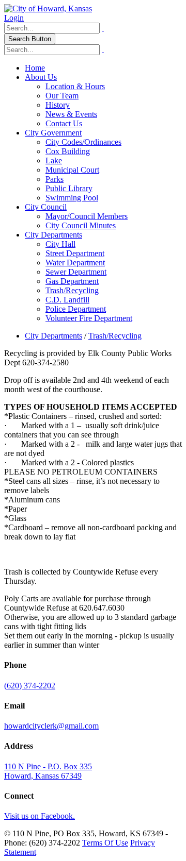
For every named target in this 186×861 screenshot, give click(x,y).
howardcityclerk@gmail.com (51, 725)
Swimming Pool (71, 197)
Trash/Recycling (72, 290)
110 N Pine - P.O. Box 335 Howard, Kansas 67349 (48, 771)
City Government (53, 132)
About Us (41, 77)
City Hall (60, 244)
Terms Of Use (105, 842)
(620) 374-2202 (29, 685)
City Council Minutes (80, 225)
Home (35, 67)
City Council (46, 206)
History (57, 104)
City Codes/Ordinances (83, 142)
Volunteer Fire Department (88, 318)
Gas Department (72, 281)
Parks (54, 179)
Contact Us (63, 123)
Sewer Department (75, 271)
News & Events (71, 114)
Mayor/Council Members (86, 216)
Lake (53, 160)
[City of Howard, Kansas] (48, 8)
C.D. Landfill (67, 299)
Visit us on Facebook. (39, 816)
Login (14, 17)
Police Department (75, 309)
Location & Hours (75, 86)
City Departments (53, 234)
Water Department (75, 262)
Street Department (74, 253)
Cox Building (67, 151)
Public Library (68, 188)
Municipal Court (72, 169)
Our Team (62, 95)
